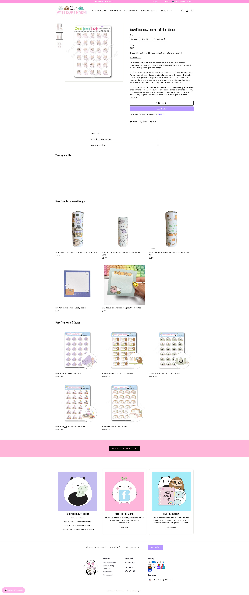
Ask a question (97, 145)
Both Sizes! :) (159, 39)
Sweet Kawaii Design (75, 201)
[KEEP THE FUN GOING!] (124, 491)
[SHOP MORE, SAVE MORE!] (77, 491)
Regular (134, 39)
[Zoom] (94, 52)
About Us (165, 11)
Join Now (124, 527)
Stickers (114, 11)
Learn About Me (109, 562)
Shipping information (101, 139)
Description (96, 133)
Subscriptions (148, 11)
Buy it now (162, 109)
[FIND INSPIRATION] (171, 491)
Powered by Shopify (134, 591)
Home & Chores (73, 322)
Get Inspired (171, 527)
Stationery (130, 11)
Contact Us (107, 572)
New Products (99, 11)
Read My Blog (108, 566)
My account (108, 575)
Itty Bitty (146, 39)
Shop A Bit (107, 569)
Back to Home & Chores (125, 448)
